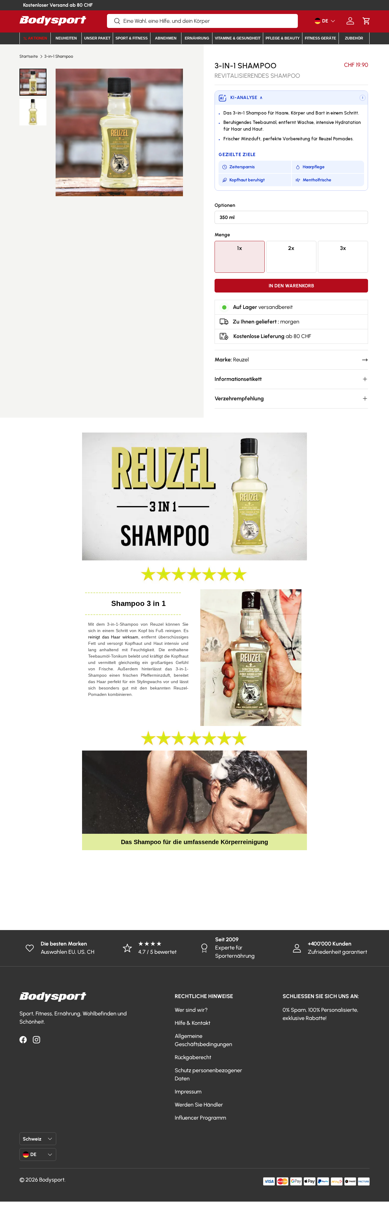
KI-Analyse (246, 97)
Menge (222, 235)
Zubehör (354, 38)
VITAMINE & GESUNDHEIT (237, 38)
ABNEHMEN (166, 38)
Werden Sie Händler (199, 1104)
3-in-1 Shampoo (58, 56)
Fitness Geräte (320, 38)
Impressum (188, 1091)
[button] (366, 21)
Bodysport (51, 1179)
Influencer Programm (200, 1117)
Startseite (28, 56)
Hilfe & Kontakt (192, 1023)
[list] (119, 132)
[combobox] (202, 21)
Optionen (225, 205)
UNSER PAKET (97, 38)
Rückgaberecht (193, 1057)
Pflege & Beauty (283, 38)
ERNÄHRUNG (197, 38)
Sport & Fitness (131, 38)
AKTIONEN (37, 38)
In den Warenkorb (291, 286)
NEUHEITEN (66, 38)
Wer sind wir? (191, 1010)
